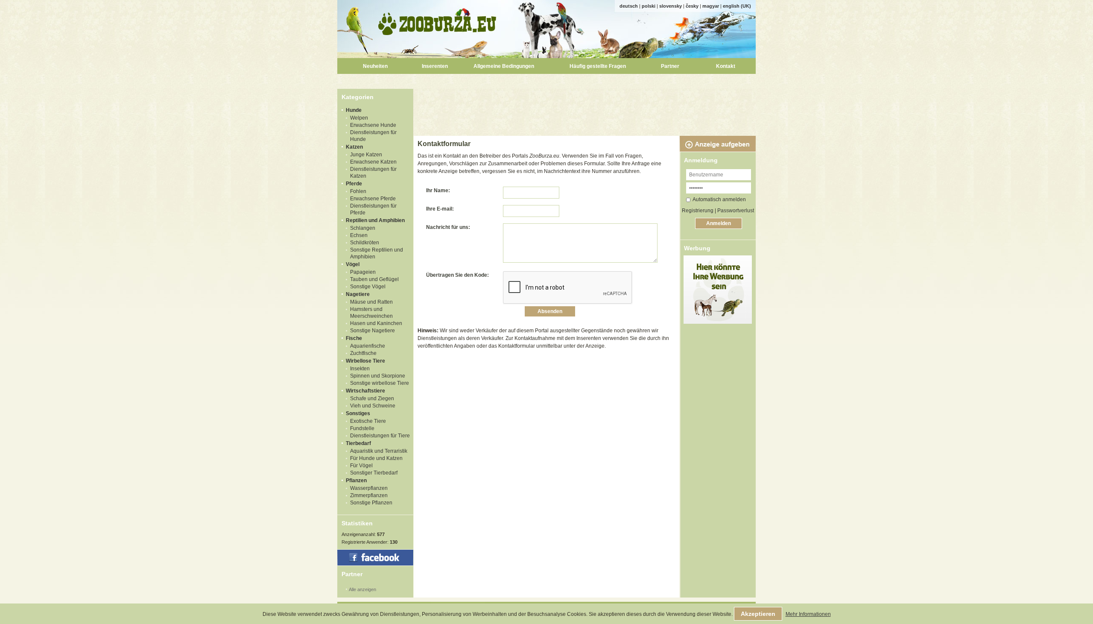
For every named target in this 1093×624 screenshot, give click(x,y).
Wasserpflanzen (369, 488)
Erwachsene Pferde (373, 199)
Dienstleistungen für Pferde (373, 209)
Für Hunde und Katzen (376, 458)
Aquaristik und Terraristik (378, 451)
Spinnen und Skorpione (377, 376)
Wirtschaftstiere (365, 391)
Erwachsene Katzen (373, 162)
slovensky (670, 6)
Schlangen (362, 228)
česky (692, 6)
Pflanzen (356, 480)
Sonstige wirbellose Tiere (379, 383)
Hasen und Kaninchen (376, 323)
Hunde (354, 110)
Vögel (352, 264)
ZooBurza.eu (438, 22)
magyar (710, 6)
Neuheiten (375, 66)
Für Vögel (361, 466)
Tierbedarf (358, 443)
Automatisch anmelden (719, 199)
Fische (354, 338)
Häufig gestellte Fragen (598, 66)
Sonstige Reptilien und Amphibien (376, 253)
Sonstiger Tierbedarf (373, 473)
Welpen (359, 118)
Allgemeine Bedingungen (503, 66)
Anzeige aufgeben (718, 144)
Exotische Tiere (368, 421)
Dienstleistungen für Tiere (380, 436)
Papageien (363, 272)
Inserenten (435, 66)
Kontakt (725, 66)
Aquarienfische (367, 346)
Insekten (360, 369)
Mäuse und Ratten (371, 302)
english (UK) (737, 6)
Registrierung (697, 211)
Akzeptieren (758, 613)
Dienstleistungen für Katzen (373, 172)
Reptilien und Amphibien (375, 220)
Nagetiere (358, 294)
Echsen (359, 235)
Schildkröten (364, 243)
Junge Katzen (366, 155)
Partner (670, 66)
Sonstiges (358, 413)
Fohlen (358, 191)
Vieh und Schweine (372, 406)
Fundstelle (362, 428)
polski (648, 6)
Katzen (354, 147)
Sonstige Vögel (368, 287)
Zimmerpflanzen (369, 495)
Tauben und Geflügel (374, 279)
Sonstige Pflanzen (371, 503)
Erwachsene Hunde (373, 125)
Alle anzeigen (362, 589)
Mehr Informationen (808, 614)
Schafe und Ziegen (372, 398)
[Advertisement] (585, 108)
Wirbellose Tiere (365, 361)
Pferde (354, 184)
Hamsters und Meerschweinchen (371, 312)
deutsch (629, 6)
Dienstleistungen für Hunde (373, 135)
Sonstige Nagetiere (372, 331)
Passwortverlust (735, 211)
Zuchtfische (363, 353)
